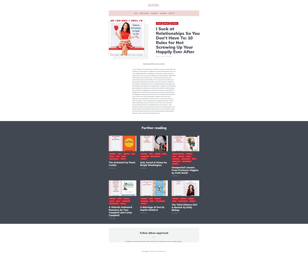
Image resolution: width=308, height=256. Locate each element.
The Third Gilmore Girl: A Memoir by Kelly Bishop (184, 207)
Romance (123, 203)
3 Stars (119, 198)
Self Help (174, 23)
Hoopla (123, 156)
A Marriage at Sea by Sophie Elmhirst (152, 208)
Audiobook (126, 153)
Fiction (118, 156)
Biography (157, 153)
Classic (133, 153)
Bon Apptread (145, 251)
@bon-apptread (158, 232)
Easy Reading (176, 158)
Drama (159, 23)
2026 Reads (113, 153)
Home (135, 13)
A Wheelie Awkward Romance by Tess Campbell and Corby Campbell (120, 211)
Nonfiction (143, 158)
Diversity (188, 156)
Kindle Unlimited (186, 158)
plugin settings (178, 241)
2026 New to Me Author (178, 153)
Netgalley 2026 (145, 156)
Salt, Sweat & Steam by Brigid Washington (153, 163)
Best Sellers (154, 13)
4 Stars (119, 153)
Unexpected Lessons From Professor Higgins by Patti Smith (185, 170)
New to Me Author (114, 158)
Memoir (166, 23)
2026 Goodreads (144, 13)
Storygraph (163, 13)
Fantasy (112, 156)
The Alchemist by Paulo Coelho (122, 163)
